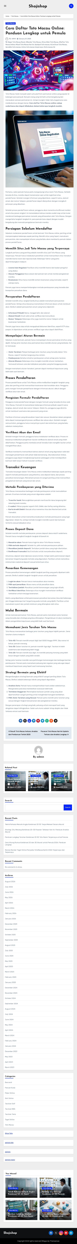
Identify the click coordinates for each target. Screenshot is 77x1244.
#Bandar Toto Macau (33, 42)
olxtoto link (9, 1143)
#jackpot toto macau (42, 44)
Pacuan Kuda (10, 1088)
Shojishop (38, 6)
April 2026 (9, 903)
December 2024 (11, 988)
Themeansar (54, 1241)
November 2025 (11, 929)
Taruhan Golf (10, 1104)
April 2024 (9, 1030)
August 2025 (10, 945)
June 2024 (9, 1020)
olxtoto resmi (10, 1160)
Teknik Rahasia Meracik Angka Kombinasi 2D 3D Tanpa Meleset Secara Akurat (34, 824)
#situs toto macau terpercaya (32, 47)
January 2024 (10, 1046)
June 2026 (9, 892)
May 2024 (9, 1025)
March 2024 (9, 1035)
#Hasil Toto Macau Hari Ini (25, 44)
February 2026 (10, 913)
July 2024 (9, 1014)
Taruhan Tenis (10, 1114)
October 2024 (10, 998)
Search (8, 801)
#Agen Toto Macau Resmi (16, 42)
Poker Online (10, 1093)
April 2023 (9, 1062)
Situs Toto (9, 1133)
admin (14, 39)
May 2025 (9, 961)
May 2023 (9, 1057)
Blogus (44, 1241)
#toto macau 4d (49, 47)
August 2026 (10, 882)
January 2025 (10, 982)
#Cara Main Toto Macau (50, 42)
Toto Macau (10, 23)
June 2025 (9, 956)
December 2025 (11, 924)
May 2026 (9, 897)
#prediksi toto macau (13, 47)
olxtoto (7, 1152)
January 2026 (10, 919)
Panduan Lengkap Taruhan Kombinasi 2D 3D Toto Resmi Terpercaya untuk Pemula (36, 837)
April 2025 (9, 966)
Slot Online (9, 1098)
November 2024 (11, 993)
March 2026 (9, 908)
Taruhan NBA (10, 1109)
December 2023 (11, 1051)
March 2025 (9, 972)
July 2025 (9, 951)
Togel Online (9, 1120)
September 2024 (11, 1004)
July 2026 (9, 887)
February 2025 (10, 977)
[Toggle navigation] (5, 6)
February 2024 (10, 1041)
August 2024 (10, 1009)
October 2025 (10, 935)
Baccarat (8, 1082)
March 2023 (9, 1067)
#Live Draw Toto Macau (58, 44)
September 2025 (11, 940)
